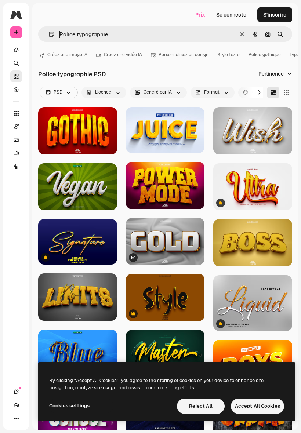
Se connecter (232, 14)
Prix (200, 14)
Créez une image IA (67, 55)
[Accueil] (16, 50)
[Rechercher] (16, 63)
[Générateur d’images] (16, 140)
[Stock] (16, 76)
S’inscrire (274, 14)
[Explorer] (16, 89)
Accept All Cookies (257, 406)
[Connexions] (16, 392)
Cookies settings (69, 406)
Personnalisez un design (183, 55)
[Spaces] (16, 126)
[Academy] (16, 405)
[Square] (286, 92)
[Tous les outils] (16, 113)
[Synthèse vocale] (16, 166)
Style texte (228, 55)
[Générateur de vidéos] (16, 153)
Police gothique (265, 55)
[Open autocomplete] (49, 34)
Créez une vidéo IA (123, 55)
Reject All (201, 406)
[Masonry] (273, 92)
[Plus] (16, 418)
